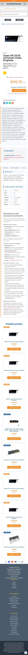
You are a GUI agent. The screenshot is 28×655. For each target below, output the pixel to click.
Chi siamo (14, 596)
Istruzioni (24, 167)
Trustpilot (4, 53)
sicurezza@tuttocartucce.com (15, 260)
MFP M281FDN (17, 157)
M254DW (18, 155)
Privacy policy (14, 601)
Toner (14, 585)
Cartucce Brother (14, 618)
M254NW (6, 157)
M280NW (11, 157)
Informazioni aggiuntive (15, 167)
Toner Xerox (14, 630)
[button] (4, 103)
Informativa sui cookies (14, 603)
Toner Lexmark (14, 625)
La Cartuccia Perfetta (14, 634)
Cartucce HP (14, 616)
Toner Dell (14, 628)
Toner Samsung (14, 623)
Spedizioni (14, 607)
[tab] (5, 168)
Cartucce (14, 584)
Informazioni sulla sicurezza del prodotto (17, 93)
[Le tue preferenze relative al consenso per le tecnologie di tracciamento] (25, 652)
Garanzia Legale (14, 600)
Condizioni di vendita (14, 598)
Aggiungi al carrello (19, 90)
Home (3, 24)
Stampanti (14, 587)
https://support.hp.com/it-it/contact (13, 252)
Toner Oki (14, 627)
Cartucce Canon (14, 621)
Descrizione (5, 167)
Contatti (14, 605)
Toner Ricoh (14, 632)
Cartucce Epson (14, 619)
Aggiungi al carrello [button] (14, 349)
